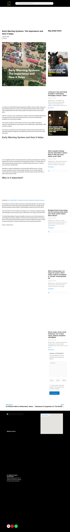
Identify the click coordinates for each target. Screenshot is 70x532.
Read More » (51, 107)
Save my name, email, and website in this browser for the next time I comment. (56, 387)
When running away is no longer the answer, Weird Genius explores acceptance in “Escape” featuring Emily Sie (57, 274)
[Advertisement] (35, 17)
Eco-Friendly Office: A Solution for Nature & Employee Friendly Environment (26, 200)
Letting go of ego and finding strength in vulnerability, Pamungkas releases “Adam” (57, 93)
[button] (59, 3)
